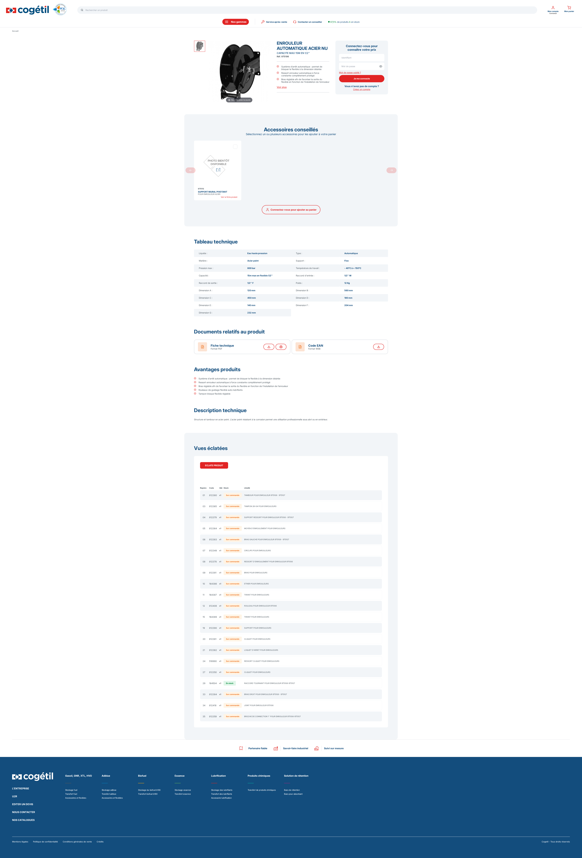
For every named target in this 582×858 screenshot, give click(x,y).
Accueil (15, 31)
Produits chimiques (259, 775)
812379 (213, 517)
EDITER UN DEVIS (22, 804)
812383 (213, 539)
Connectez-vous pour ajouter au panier (293, 209)
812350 (213, 672)
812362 (213, 650)
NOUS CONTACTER (23, 812)
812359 (213, 716)
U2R (14, 796)
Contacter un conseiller (310, 22)
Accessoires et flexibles (75, 798)
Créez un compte (361, 89)
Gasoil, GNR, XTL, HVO (78, 775)
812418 (212, 705)
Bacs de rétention (292, 790)
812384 (213, 694)
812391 (212, 572)
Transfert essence (183, 794)
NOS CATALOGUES (23, 819)
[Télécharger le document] (268, 347)
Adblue (106, 775)
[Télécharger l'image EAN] (378, 347)
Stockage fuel (71, 790)
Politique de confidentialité (45, 841)
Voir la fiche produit (229, 197)
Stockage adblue (109, 790)
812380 (213, 495)
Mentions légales (20, 841)
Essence (179, 775)
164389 (213, 617)
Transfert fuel (71, 794)
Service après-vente (276, 22)
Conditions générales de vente (77, 841)
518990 (213, 661)
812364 (213, 528)
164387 (213, 594)
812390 (213, 628)
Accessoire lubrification (221, 798)
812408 (213, 606)
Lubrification (218, 775)
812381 (212, 639)
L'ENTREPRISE (20, 788)
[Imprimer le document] (281, 347)
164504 (213, 683)
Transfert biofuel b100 (147, 794)
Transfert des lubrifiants (221, 794)
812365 (213, 506)
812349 (213, 550)
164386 (213, 583)
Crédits (100, 841)
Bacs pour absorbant (293, 794)
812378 (213, 561)
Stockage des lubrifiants (221, 790)
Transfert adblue (109, 794)
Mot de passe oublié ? (350, 72)
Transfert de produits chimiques (262, 790)
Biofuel (142, 775)
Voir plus (282, 87)
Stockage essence (183, 790)
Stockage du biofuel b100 (149, 790)
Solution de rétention (296, 775)
